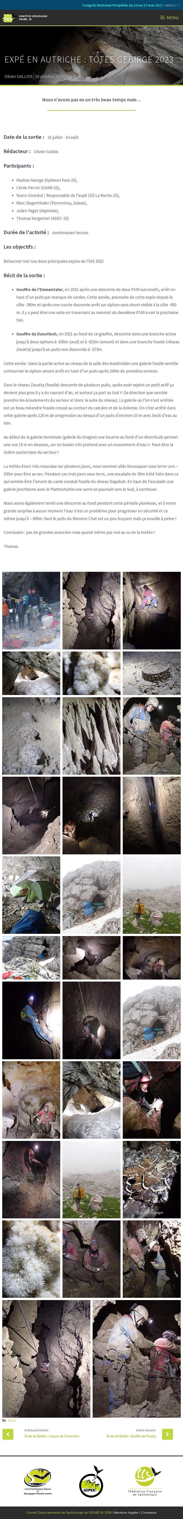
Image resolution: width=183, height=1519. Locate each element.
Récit (12, 1420)
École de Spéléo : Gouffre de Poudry (131, 1436)
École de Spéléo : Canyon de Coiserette (52, 1436)
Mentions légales (126, 1513)
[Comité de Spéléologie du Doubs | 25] (25, 17)
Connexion (149, 1513)
